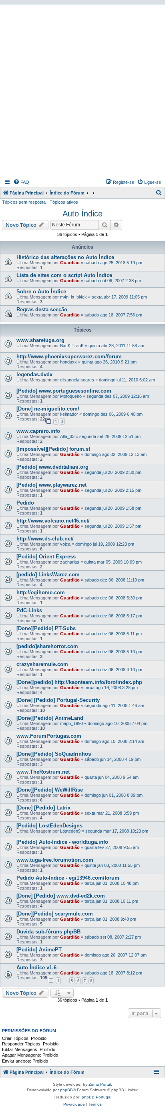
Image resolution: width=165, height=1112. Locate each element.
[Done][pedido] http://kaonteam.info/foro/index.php (79, 682)
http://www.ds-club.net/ (45, 539)
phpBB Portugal (96, 1097)
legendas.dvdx (34, 374)
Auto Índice (82, 213)
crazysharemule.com (42, 664)
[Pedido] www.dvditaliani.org (52, 467)
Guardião (70, 262)
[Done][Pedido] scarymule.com (54, 914)
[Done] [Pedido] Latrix (43, 808)
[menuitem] (21, 182)
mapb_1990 (71, 723)
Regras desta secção (41, 309)
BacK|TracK (72, 345)
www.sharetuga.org (40, 340)
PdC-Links (29, 610)
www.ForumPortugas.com (48, 736)
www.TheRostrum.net (43, 772)
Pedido (25, 503)
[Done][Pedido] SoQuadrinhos (53, 754)
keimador (69, 414)
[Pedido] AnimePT (39, 950)
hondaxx (68, 362)
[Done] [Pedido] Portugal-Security (58, 700)
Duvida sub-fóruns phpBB (48, 932)
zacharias (69, 562)
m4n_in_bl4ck (73, 297)
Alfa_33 (67, 436)
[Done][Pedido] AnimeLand (49, 718)
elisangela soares (77, 379)
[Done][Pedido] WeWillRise (49, 790)
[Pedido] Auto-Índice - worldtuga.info (62, 842)
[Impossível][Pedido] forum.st (53, 449)
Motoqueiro (71, 396)
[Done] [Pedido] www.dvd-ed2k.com (60, 896)
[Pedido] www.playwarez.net (51, 485)
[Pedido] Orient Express (46, 557)
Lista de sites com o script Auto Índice (64, 275)
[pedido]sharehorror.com (47, 646)
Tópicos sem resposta (24, 202)
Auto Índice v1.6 (36, 968)
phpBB (66, 1090)
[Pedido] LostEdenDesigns (49, 826)
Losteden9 (70, 831)
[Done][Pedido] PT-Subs (46, 628)
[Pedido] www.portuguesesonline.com (63, 391)
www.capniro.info (38, 431)
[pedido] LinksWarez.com (48, 575)
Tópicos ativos (64, 202)
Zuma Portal (100, 1084)
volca (65, 544)
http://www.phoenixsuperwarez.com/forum (69, 357)
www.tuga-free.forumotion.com (54, 860)
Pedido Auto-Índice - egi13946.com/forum (67, 878)
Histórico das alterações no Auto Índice (65, 257)
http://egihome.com (40, 592)
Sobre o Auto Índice (41, 292)
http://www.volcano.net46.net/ (53, 521)
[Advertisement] (82, 90)
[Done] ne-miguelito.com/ (47, 409)
